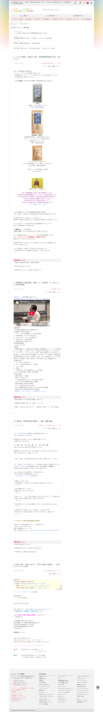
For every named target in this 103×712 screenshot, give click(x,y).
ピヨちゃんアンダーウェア (83, 676)
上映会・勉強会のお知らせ (49, 570)
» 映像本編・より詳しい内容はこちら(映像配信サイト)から (30, 391)
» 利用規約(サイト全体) (16, 695)
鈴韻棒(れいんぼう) (81, 684)
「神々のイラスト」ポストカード (46, 696)
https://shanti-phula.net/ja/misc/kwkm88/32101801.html (44, 530)
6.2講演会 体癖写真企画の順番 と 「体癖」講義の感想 (27, 43)
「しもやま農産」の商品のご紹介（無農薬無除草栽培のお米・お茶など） (31, 33)
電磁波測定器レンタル (82, 702)
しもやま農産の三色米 (63, 682)
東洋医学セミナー (43, 425)
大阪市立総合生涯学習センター (41, 609)
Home (12, 21)
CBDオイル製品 (80, 696)
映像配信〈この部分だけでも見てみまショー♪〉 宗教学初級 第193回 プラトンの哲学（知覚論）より (37, 407)
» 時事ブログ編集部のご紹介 (17, 690)
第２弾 (43, 141)
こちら (22, 632)
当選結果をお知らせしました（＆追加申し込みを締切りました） (28, 270)
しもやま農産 (44, 63)
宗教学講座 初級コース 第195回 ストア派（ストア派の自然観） (32, 299)
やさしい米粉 (61, 684)
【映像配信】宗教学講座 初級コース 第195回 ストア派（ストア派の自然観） (33, 38)
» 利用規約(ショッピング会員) (18, 697)
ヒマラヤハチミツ (43, 698)
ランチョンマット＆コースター (65, 690)
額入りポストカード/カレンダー (46, 694)
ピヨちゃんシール (62, 698)
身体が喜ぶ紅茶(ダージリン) (45, 702)
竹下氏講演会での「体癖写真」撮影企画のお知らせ (25, 551)
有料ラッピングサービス (82, 700)
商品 (60, 63)
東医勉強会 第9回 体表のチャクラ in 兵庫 (33, 583)
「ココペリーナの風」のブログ (23, 592)
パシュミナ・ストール (82, 680)
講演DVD (41, 680)
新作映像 (54, 289)
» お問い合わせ (14, 701)
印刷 (50, 66)
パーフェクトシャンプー (82, 688)
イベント (56, 63)
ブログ (15, 21)
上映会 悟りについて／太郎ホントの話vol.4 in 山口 (35, 585)
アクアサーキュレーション (83, 694)
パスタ (59, 678)
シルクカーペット (62, 694)
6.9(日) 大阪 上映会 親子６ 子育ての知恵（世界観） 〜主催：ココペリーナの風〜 (34, 48)
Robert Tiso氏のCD (81, 686)
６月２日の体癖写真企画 (20, 433)
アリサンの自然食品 (43, 704)
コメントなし (58, 292)
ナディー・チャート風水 (63, 692)
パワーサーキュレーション (83, 692)
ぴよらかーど (61, 696)
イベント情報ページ (39, 587)
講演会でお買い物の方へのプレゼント (22, 266)
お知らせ (59, 289)
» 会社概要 (13, 691)
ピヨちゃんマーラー (81, 678)
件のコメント (57, 66)
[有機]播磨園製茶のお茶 (63, 680)
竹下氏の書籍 (42, 682)
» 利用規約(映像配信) (16, 699)
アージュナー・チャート (44, 686)
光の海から (23, 466)
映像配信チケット (43, 678)
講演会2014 (50, 63)
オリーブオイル (61, 676)
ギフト (78, 698)
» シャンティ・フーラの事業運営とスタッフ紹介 (22, 688)
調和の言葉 (41, 690)
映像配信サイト (18, 297)
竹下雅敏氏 (17, 611)
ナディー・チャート (43, 688)
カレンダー (41, 692)
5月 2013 (20, 21)
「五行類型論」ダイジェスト (23, 476)
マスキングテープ (62, 700)
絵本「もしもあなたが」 (44, 684)
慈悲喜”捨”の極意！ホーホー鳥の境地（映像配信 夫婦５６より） (28, 399)
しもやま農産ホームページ (36, 204)
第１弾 (38, 141)
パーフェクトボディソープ (83, 690)
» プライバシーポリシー (16, 693)
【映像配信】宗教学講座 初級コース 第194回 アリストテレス (28, 403)
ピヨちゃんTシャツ (62, 702)
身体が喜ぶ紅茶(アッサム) (45, 700)
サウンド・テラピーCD (82, 682)
